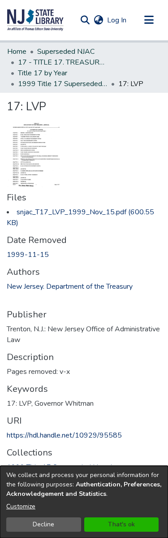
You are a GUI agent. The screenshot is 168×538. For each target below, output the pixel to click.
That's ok (121, 524)
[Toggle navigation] (148, 20)
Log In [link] (117, 20)
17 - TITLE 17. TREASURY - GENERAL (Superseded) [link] (63, 62)
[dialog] (84, 502)
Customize (20, 506)
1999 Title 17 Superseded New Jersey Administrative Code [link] (63, 84)
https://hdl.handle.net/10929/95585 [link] (64, 435)
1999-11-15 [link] (28, 255)
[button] (35, 20)
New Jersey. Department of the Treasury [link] (70, 286)
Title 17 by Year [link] (42, 73)
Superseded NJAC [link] (66, 51)
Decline (43, 524)
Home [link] (16, 51)
